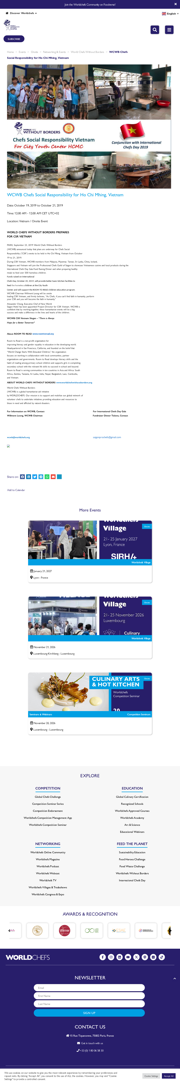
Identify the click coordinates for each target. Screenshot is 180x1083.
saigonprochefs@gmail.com (107, 437)
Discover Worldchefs (21, 13)
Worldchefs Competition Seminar (48, 825)
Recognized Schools (132, 804)
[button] (22, 476)
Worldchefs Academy (132, 818)
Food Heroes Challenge (132, 859)
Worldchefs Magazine (48, 859)
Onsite (34, 52)
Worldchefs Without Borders (132, 873)
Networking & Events (54, 52)
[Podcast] (145, 957)
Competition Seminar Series (48, 804)
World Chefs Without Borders (87, 52)
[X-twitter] (136, 957)
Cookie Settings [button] (151, 1076)
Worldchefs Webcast (47, 873)
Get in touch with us (91, 1043)
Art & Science (132, 825)
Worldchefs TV (47, 880)
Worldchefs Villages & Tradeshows (48, 887)
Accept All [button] (168, 1076)
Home (10, 52)
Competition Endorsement (48, 811)
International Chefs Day (132, 880)
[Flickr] (153, 957)
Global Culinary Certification (132, 797)
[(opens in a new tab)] (23, 930)
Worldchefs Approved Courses (132, 811)
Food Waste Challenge (132, 866)
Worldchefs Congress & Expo (48, 894)
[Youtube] (128, 957)
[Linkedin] (119, 957)
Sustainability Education (132, 852)
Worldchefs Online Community (47, 852)
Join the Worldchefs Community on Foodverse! (90, 4)
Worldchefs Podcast (48, 866)
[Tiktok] (162, 957)
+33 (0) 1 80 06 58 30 (91, 1050)
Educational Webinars (132, 832)
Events (22, 52)
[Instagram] (111, 957)
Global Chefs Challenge (48, 797)
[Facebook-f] (102, 957)
